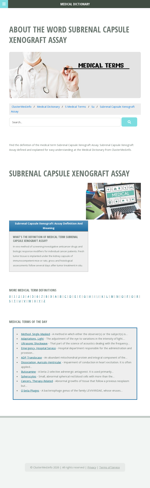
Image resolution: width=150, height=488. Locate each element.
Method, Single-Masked (35, 334)
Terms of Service (109, 467)
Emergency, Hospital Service (38, 348)
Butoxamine (28, 371)
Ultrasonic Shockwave (34, 343)
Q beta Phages (30, 390)
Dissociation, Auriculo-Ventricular (41, 362)
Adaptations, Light (32, 338)
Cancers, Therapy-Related (37, 381)
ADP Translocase (31, 357)
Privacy (91, 467)
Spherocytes (28, 376)
